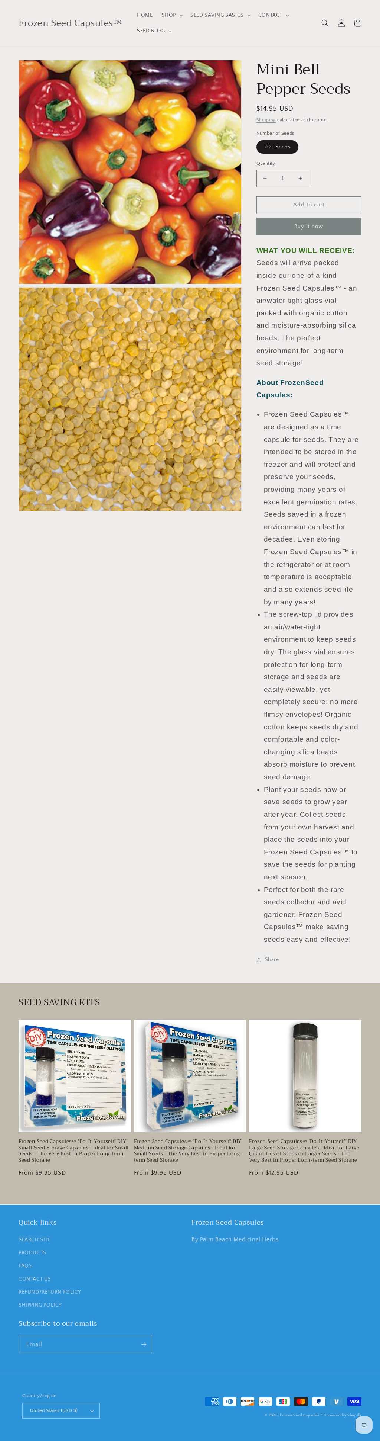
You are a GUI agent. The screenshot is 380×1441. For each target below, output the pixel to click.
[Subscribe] (143, 1344)
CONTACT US (35, 1279)
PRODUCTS (32, 1253)
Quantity (265, 163)
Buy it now (308, 226)
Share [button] (272, 960)
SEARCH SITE (35, 1240)
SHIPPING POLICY (40, 1305)
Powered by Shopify (342, 1415)
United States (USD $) (54, 1410)
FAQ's (26, 1266)
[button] (171, 15)
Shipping (266, 120)
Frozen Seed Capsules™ (301, 1415)
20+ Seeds (277, 147)
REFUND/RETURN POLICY (50, 1292)
